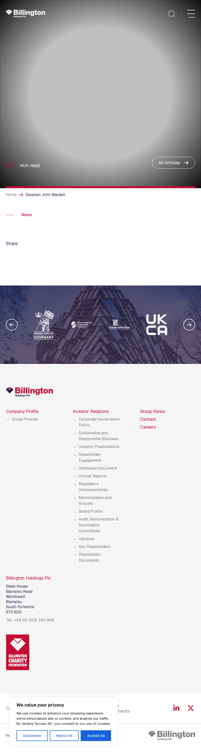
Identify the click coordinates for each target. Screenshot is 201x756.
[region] (64, 721)
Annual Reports (93, 476)
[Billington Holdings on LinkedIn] (176, 708)
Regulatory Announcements (93, 486)
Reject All (64, 735)
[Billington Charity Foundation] (17, 652)
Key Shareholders (95, 546)
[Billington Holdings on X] (191, 708)
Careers (148, 427)
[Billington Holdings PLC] (171, 735)
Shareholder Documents (90, 557)
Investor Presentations (99, 446)
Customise (32, 735)
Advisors (86, 538)
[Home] (25, 14)
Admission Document (98, 468)
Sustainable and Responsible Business (98, 435)
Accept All (96, 735)
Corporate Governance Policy (99, 422)
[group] (44, 324)
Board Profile (90, 511)
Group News (152, 411)
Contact (148, 419)
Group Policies (25, 419)
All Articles (169, 162)
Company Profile (22, 411)
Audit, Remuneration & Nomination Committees (98, 525)
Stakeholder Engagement (90, 457)
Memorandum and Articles (95, 500)
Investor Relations (91, 411)
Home (11, 194)
